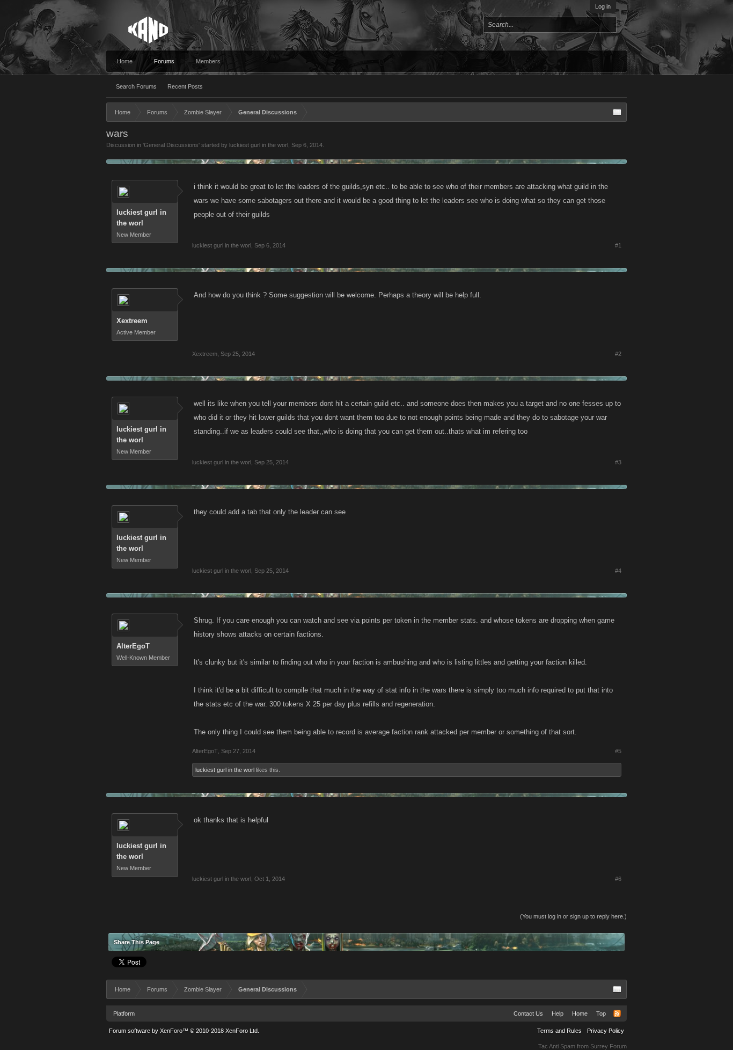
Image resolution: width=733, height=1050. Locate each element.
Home (125, 61)
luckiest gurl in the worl (258, 145)
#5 (618, 751)
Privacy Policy (605, 1030)
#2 (618, 354)
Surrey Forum (608, 1046)
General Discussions (171, 145)
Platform (124, 1013)
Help (557, 1013)
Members (208, 61)
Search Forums (136, 86)
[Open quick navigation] (617, 112)
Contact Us (528, 1013)
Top (601, 1013)
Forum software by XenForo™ (184, 1030)
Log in (603, 6)
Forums (164, 61)
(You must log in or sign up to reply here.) (573, 916)
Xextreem (132, 321)
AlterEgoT (133, 646)
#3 (618, 462)
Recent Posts (185, 86)
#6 (618, 879)
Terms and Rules (559, 1030)
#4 (618, 570)
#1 (618, 245)
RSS (617, 1013)
